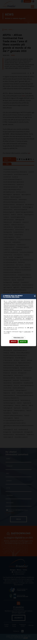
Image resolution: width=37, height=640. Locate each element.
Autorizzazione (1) (7, 209)
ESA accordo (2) (7, 292)
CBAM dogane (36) (19, 219)
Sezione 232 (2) (7, 388)
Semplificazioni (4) (28, 383)
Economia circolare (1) (27, 285)
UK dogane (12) (7, 432)
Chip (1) (27, 229)
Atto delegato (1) (29, 204)
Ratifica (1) (29, 360)
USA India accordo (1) (8, 434)
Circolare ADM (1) (19, 234)
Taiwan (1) (17, 405)
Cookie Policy (14, 625)
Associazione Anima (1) (9, 204)
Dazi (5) (5, 257)
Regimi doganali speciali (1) (22, 365)
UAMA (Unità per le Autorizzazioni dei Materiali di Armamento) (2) (18, 426)
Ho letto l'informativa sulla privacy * (18, 510)
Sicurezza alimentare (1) (19, 388)
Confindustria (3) (16, 242)
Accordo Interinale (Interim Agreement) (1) (13, 182)
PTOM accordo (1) (7, 360)
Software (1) (20, 393)
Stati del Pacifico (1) (25, 400)
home (5, 29)
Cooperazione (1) (7, 255)
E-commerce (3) (25, 282)
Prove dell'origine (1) (20, 358)
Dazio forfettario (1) (25, 267)
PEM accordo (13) (7, 350)
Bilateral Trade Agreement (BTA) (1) (24, 212)
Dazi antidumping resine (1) (26, 260)
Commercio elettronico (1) (9, 239)
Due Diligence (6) (7, 282)
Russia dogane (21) (27, 378)
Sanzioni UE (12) (7, 383)
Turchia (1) (26, 415)
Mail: (8, 473)
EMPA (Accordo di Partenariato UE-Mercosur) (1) (14, 290)
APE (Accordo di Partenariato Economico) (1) (14, 202)
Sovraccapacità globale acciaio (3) (25, 395)
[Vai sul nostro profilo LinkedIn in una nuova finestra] (22, 1)
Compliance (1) (7, 242)
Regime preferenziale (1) (24, 363)
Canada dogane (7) (28, 214)
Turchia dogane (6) (8, 418)
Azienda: (9, 480)
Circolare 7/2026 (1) (8, 234)
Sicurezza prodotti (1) (8, 390)
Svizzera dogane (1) (8, 405)
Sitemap (30, 625)
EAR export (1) (6, 285)
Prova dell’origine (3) (8, 358)
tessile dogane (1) (7, 410)
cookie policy (27, 332)
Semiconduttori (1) (17, 383)
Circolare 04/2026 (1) (18, 232)
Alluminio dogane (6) (16, 197)
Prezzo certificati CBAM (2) (23, 353)
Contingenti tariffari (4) (8, 247)
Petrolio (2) (6, 353)
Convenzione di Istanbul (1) (26, 252)
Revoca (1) (14, 373)
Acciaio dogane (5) (7, 174)
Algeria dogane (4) (26, 194)
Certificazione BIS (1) (8, 229)
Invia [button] (18, 519)
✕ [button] (35, 296)
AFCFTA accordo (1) (21, 192)
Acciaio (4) (31, 172)
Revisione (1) (6, 373)
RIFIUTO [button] (13, 341)
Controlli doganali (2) (17, 250)
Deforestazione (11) (8, 270)
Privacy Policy (6, 625)
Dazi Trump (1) (19, 265)
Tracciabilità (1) (7, 413)
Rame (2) (23, 360)
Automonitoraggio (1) (28, 207)
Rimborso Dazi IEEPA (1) (9, 378)
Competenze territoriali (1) (24, 239)
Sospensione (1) (29, 393)
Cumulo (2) (26, 255)
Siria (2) (13, 393)
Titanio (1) (28, 410)
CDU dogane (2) (17, 222)
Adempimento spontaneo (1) (10, 187)
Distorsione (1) (6, 280)
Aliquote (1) (6, 197)
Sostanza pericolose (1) (9, 395)
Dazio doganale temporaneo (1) (11, 267)
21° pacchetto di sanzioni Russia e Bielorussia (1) (15, 172)
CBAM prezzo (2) (7, 222)
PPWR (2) (12, 353)
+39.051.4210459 (19, 574)
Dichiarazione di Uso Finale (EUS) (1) (12, 272)
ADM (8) (21, 187)
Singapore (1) (6, 393)
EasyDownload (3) (16, 285)
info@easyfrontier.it (19, 572)
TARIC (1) (31, 405)
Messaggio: (10, 502)
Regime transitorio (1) (8, 365)
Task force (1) (17, 408)
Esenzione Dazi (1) (25, 292)
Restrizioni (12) (27, 370)
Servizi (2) (16, 385)
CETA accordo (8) (19, 229)
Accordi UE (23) (7, 177)
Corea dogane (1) (18, 255)
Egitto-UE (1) (16, 287)
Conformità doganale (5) (9, 245)
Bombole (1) (6, 214)
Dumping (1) (16, 282)
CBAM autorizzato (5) (8, 219)
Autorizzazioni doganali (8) (20, 209)
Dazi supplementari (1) (8, 265)
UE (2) (15, 429)
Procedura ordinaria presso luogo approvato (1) (15, 355)
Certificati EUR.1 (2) (8, 227)
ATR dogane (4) (20, 204)
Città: (8, 488)
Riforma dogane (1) (8, 375)
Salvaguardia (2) (7, 380)
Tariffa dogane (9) (7, 408)
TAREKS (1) (24, 405)
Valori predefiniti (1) (20, 434)
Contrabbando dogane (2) (22, 247)
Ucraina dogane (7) (8, 429)
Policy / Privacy (10, 512)
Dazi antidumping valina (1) (10, 262)
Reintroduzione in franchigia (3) (11, 368)
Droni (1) (14, 280)
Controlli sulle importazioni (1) (10, 252)
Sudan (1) (19, 403)
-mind (15, 638)
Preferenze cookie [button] (22, 625)
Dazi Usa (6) (27, 265)
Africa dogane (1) (7, 194)
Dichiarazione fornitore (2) (9, 275)
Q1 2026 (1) (16, 360)
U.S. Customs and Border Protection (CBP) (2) (14, 423)
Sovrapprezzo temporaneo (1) (11, 398)
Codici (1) (18, 237)
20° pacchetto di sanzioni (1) (10, 169)
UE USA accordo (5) (23, 429)
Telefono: (9, 495)
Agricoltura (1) (16, 194)
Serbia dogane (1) (7, 385)
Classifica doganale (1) (8, 237)
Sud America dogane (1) (9, 403)
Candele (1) (6, 217)
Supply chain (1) (27, 403)
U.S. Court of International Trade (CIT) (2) (13, 420)
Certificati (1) (6, 224)
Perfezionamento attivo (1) (20, 350)
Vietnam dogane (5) (8, 437)
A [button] (30, 73)
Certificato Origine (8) (19, 227)
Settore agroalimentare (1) (26, 385)
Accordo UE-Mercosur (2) (9, 184)
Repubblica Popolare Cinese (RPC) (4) (12, 370)
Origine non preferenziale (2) (10, 348)
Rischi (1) (19, 378)
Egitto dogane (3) (7, 287)
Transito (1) (15, 413)
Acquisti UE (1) (20, 184)
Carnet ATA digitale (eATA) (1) (18, 217)
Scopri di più (23, 547)
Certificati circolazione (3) (17, 224)
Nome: (8, 458)
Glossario (27, 1)
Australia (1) (6, 207)
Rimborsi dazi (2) (18, 375)
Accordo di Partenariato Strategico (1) (12, 179)
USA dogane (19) (28, 432)
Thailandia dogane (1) (19, 410)
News (10, 29)
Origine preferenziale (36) (25, 348)
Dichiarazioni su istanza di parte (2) (11, 277)
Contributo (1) (6, 250)
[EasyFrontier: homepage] (9, 6)
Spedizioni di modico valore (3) (11, 400)
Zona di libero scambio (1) (21, 437)
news (23, 96)
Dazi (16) (11, 257)
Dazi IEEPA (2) (21, 262)
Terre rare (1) (25, 408)
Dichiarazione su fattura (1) (24, 275)
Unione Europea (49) (18, 432)
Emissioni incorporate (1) (27, 287)
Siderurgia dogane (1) (21, 390)
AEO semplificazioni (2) (9, 192)
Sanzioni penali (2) (24, 380)
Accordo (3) (15, 177)
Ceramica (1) (25, 222)
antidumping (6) (23, 199)
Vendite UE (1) (30, 434)
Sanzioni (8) (16, 380)
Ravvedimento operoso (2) (10, 363)
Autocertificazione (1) (15, 207)
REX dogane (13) (22, 373)
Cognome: (9, 466)
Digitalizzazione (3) (26, 277)
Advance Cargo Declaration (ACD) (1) (12, 189)
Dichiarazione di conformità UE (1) (23, 270)
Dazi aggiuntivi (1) (18, 257)
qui (29, 153)
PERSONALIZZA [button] (19, 338)
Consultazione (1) (21, 245)
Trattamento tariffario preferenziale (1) (13, 415)
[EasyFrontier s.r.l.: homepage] (18, 563)
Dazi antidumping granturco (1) (10, 260)
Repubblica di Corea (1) (26, 368)
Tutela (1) (16, 418)
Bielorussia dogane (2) (8, 212)
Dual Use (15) (21, 280)
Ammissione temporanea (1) (10, 199)
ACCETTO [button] (23, 341)
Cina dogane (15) (7, 232)
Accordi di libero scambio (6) (21, 174)
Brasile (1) (13, 214)
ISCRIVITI (18, 617)
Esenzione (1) (16, 292)
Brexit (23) (19, 214)
